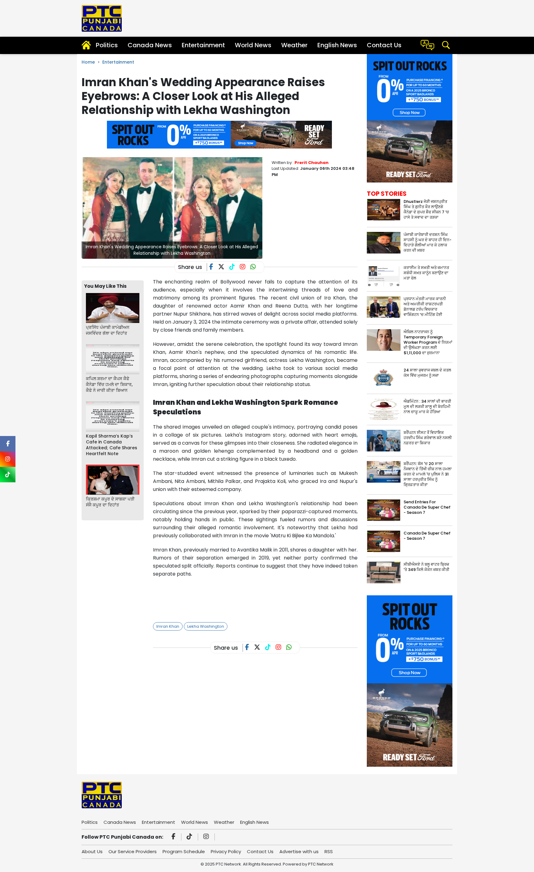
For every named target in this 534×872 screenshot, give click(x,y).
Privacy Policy (226, 851)
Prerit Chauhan (311, 163)
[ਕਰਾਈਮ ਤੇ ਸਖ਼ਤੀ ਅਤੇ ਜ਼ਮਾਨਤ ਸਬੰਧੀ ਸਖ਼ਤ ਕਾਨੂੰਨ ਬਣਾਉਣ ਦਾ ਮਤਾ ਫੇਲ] (383, 275)
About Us (92, 851)
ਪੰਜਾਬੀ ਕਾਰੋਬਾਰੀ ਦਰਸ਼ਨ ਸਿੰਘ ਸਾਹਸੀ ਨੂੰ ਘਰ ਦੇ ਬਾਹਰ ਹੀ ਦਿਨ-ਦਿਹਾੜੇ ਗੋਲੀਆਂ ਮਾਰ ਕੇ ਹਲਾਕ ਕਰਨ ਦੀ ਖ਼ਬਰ (427, 242)
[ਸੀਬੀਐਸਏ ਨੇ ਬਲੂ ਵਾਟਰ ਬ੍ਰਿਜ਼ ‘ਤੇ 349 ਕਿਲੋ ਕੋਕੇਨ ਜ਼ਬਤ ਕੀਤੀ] (383, 572)
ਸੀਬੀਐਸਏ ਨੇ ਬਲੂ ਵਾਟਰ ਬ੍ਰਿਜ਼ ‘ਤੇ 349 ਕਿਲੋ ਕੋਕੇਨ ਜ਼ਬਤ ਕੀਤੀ (426, 566)
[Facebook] (174, 837)
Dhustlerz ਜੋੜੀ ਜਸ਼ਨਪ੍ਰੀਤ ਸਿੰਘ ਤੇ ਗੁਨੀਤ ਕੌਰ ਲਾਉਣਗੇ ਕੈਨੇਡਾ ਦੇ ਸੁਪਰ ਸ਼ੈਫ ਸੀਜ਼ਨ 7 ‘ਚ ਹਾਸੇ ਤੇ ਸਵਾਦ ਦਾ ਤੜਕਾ (426, 209)
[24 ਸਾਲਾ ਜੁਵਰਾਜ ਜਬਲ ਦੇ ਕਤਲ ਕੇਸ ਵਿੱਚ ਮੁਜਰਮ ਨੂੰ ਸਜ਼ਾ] (383, 378)
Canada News (150, 45)
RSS (328, 851)
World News (253, 45)
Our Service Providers (132, 851)
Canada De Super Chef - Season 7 (427, 535)
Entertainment (203, 45)
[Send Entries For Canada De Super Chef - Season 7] (383, 510)
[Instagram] (207, 837)
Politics (107, 45)
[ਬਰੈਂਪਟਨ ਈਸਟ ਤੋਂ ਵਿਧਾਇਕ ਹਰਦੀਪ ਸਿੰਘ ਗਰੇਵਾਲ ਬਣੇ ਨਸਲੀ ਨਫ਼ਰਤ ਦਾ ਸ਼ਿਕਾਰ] (383, 440)
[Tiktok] (190, 837)
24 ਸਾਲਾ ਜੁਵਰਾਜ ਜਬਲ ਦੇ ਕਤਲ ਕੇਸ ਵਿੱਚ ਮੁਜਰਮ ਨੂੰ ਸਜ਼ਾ (427, 372)
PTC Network (320, 864)
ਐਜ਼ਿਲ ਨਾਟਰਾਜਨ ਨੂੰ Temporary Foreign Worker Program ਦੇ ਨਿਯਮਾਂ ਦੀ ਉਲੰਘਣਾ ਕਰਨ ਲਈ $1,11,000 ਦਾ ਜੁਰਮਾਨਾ (428, 342)
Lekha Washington (205, 626)
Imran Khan (167, 626)
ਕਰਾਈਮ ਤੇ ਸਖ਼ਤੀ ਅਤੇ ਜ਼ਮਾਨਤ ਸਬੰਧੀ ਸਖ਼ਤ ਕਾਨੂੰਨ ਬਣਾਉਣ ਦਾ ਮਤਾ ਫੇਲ (426, 273)
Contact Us (384, 45)
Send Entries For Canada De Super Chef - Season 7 (427, 507)
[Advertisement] (265, 598)
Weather (294, 45)
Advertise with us (299, 851)
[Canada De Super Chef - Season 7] (383, 541)
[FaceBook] (213, 267)
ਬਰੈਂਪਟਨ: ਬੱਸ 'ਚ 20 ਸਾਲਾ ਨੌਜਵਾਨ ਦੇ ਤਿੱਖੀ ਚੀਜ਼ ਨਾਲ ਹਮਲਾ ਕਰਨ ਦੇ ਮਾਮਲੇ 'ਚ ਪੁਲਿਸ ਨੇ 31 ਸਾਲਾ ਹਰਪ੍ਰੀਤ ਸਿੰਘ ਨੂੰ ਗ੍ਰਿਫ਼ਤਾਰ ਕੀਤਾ (428, 474)
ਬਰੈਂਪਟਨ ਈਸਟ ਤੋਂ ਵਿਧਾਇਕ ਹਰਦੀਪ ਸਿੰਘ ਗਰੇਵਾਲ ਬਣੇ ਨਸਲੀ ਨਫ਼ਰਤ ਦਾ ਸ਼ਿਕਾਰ (428, 438)
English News (337, 45)
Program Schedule (184, 851)
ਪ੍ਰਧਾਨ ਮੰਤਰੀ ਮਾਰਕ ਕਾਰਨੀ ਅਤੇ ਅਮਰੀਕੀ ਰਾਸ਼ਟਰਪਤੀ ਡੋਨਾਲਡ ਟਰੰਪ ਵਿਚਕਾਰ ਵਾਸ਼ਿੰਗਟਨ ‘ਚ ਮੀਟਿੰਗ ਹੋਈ (425, 306)
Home (88, 62)
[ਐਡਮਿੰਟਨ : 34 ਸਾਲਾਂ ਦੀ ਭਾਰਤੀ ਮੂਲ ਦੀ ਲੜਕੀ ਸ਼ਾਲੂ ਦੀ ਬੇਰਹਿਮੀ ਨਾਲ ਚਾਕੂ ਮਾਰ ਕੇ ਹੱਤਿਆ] (383, 409)
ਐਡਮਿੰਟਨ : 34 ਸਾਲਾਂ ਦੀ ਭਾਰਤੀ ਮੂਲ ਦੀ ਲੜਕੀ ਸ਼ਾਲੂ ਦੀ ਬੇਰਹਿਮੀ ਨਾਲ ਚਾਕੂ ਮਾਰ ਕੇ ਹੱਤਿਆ (427, 406)
